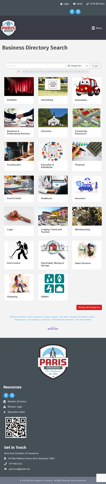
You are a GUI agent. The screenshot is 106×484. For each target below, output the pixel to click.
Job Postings (33, 319)
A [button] (23, 71)
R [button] (66, 71)
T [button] (71, 71)
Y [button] (84, 71)
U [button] (74, 71)
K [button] (48, 71)
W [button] (79, 71)
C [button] (28, 71)
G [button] (38, 71)
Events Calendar (51, 317)
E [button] (33, 71)
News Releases (35, 317)
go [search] (96, 65)
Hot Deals (64, 317)
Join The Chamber (83, 319)
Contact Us (45, 319)
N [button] (56, 71)
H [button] (41, 71)
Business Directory (18, 317)
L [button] (50, 71)
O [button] (58, 71)
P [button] (61, 71)
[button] (89, 307)
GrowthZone (81, 480)
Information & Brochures (63, 319)
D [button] (31, 71)
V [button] (76, 71)
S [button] (69, 71)
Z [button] (87, 71)
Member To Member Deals (82, 317)
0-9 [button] (18, 71)
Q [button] (64, 71)
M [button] (53, 71)
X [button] (82, 71)
